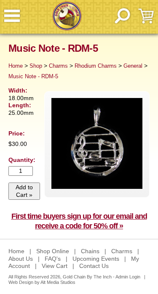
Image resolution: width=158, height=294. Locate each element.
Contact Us (94, 265)
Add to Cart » (24, 191)
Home (15, 66)
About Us (20, 258)
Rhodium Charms (96, 66)
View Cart (54, 265)
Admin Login (127, 276)
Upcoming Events (95, 258)
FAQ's (53, 258)
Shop (35, 66)
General (132, 66)
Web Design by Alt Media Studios (41, 282)
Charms (58, 66)
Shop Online (52, 251)
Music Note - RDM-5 (33, 76)
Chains (90, 251)
